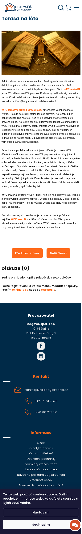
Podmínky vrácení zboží (41, 464)
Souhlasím (41, 524)
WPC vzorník (18, 219)
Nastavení (41, 512)
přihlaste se (20, 290)
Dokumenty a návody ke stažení (41, 485)
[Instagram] (41, 356)
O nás (41, 443)
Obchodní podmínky (41, 459)
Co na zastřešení (41, 453)
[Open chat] (75, 525)
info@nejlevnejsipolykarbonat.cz (46, 390)
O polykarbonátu (41, 448)
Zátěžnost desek (41, 480)
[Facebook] (41, 346)
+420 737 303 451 (46, 401)
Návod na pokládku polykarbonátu (41, 475)
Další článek (58, 253)
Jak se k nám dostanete (41, 469)
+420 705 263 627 (45, 412)
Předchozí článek (27, 253)
